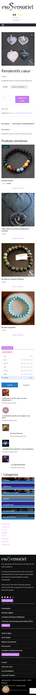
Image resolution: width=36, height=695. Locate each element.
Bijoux (12, 113)
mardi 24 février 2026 (10, 420)
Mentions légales (7, 613)
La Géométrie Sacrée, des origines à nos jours (16, 417)
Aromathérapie (8, 504)
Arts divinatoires (8, 511)
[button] (32, 35)
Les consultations (7, 671)
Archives (6, 498)
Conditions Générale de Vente (11, 650)
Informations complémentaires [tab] (23, 124)
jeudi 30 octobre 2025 (10, 452)
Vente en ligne (6, 633)
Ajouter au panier (22, 99)
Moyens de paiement (8, 642)
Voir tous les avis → (16, 20)
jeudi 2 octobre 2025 (19, 467)
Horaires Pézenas (16, 433)
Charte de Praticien (8, 675)
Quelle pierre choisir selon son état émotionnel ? (14, 399)
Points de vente (6, 667)
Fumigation (4, 533)
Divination (4, 530)
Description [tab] (5, 124)
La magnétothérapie (18, 465)
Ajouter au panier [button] (18, 188)
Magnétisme (4, 541)
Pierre (5, 87)
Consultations (5, 527)
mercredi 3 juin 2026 (10, 403)
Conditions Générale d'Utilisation (13, 617)
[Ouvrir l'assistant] (5, 689)
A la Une (6, 480)
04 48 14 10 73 (9, 686)
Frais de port (5, 646)
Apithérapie (7, 486)
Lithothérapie (20, 113)
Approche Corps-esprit (10, 492)
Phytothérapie (5, 544)
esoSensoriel (16, 690)
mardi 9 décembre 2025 (19, 436)
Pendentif (28, 113)
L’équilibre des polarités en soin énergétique (18, 449)
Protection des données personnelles (14, 621)
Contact (4, 662)
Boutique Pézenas (9, 517)
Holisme (3, 536)
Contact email (20, 686)
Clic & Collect (5, 638)
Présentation (6, 608)
